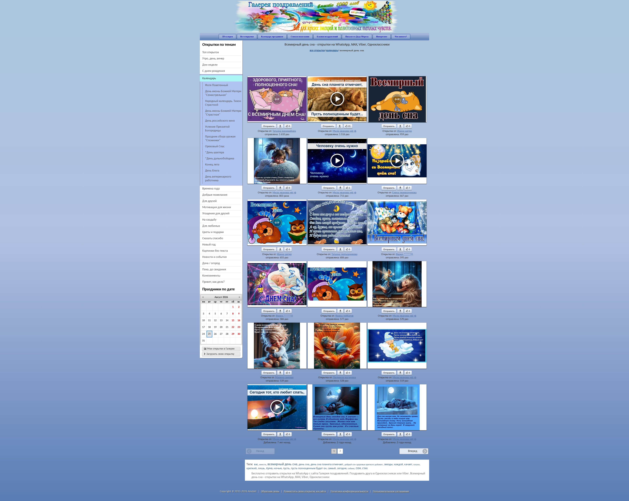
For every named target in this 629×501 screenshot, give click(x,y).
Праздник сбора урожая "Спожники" (220, 138)
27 (221, 334)
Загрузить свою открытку (219, 354)
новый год (209, 244)
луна (269, 468)
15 (233, 320)
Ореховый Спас (215, 146)
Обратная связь (270, 491)
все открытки (317, 50)
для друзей (209, 201)
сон (358, 468)
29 (233, 334)
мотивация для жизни (216, 207)
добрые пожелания (214, 195)
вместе (262, 464)
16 (239, 320)
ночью (278, 468)
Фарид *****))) (404, 254)
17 (203, 327)
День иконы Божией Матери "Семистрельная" (223, 93)
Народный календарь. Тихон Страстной (223, 103)
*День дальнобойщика (219, 158)
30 (239, 334)
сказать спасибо (212, 238)
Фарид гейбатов (344, 316)
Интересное (381, 36)
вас (256, 464)
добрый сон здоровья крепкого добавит (363, 464)
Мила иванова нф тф (344, 131)
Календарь (332, 50)
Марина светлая (284, 377)
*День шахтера (214, 152)
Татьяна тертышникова (344, 254)
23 (239, 327)
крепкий (252, 468)
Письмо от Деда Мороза (357, 36)
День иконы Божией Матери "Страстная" (223, 112)
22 (233, 327)
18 (209, 327)
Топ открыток (210, 52)
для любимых (211, 226)
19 (215, 327)
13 (221, 320)
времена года (211, 188)
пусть (286, 468)
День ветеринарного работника (218, 178)
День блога (212, 170)
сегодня (341, 468)
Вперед (412, 451)
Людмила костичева (344, 377)
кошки (416, 464)
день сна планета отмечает (327, 464)
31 (203, 341)
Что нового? (401, 36)
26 (215, 334)
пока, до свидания (214, 269)
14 (227, 320)
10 (203, 320)
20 (221, 327)
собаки (351, 468)
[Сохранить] (280, 126)
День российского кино (220, 120)
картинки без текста (215, 250)
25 (209, 334)
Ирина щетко (404, 131)
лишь (261, 468)
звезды (388, 464)
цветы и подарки (213, 232)
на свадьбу (209, 219)
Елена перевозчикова (404, 192)
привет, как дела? (213, 282)
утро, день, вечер (213, 58)
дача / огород (211, 263)
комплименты (211, 275)
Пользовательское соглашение (391, 491)
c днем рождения (213, 71)
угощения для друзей (215, 213)
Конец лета (212, 164)
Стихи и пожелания (300, 36)
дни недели (210, 64)
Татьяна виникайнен (284, 131)
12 (215, 320)
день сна (304, 464)
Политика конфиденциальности (349, 491)
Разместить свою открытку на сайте (305, 491)
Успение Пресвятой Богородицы (217, 128)
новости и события (214, 257)
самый (332, 468)
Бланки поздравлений (327, 36)
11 (209, 320)
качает (408, 464)
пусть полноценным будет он (309, 468)
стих (365, 468)
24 (203, 334)
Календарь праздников (272, 36)
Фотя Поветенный (216, 85)
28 (227, 334)
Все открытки (247, 36)
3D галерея (227, 36)
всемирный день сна (282, 464)
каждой (398, 464)
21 (227, 327)
